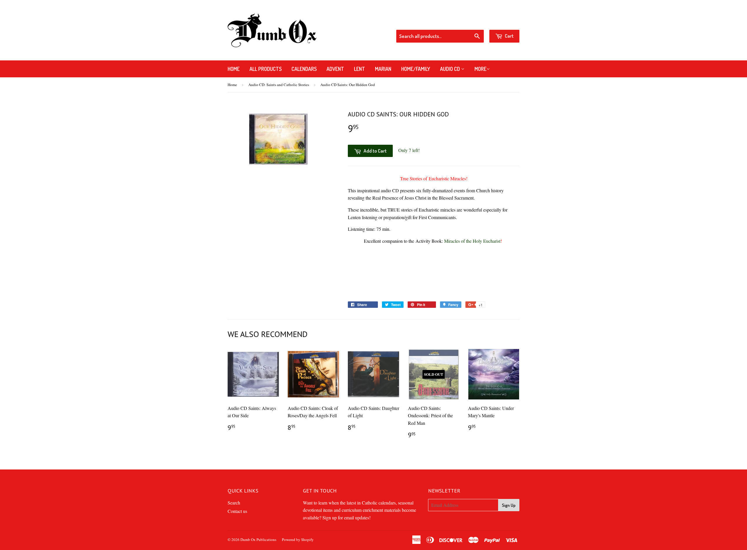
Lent (359, 69)
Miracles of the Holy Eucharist (472, 241)
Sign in (473, 22)
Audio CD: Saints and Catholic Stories (278, 84)
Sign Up (509, 505)
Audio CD (450, 69)
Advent (335, 69)
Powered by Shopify (298, 539)
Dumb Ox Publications (258, 539)
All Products (265, 69)
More (480, 69)
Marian (383, 69)
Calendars (304, 69)
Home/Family (415, 69)
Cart (509, 36)
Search (234, 503)
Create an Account (503, 22)
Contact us (237, 511)
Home (234, 69)
